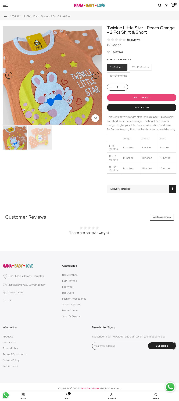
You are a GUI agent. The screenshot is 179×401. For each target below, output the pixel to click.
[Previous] (8, 75)
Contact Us (9, 342)
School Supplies (71, 304)
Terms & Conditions (14, 354)
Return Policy (10, 366)
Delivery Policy (11, 360)
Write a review (162, 217)
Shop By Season (71, 316)
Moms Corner (70, 310)
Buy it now (142, 107)
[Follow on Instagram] (10, 300)
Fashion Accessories (74, 298)
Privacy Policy (10, 348)
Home (6, 16)
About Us (8, 336)
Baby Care (68, 292)
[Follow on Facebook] (4, 300)
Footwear (67, 286)
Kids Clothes (69, 281)
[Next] (95, 75)
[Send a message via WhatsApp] (6, 395)
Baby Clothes (70, 275)
